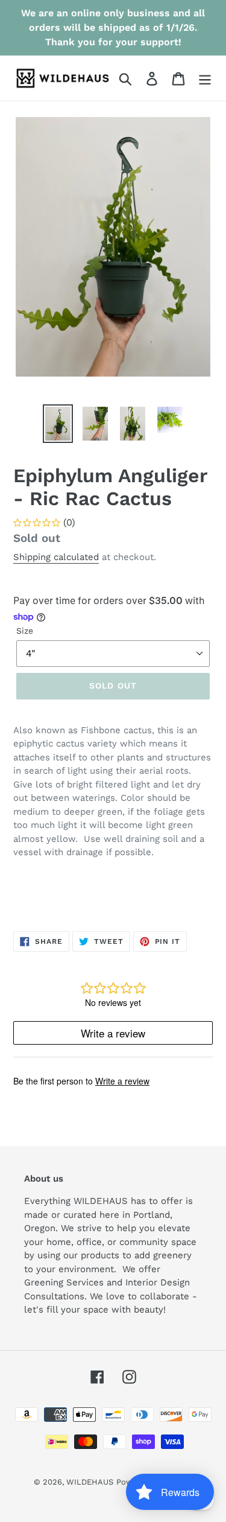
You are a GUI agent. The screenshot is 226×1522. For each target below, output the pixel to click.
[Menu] (205, 78)
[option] (58, 423)
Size (24, 630)
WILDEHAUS (89, 1481)
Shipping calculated (56, 557)
